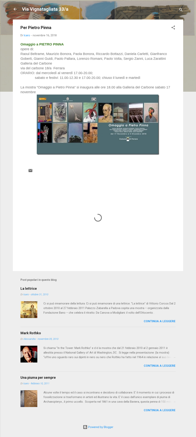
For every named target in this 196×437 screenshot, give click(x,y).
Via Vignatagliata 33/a (45, 9)
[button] (173, 28)
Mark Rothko (30, 333)
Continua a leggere (160, 321)
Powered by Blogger (100, 427)
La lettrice (28, 288)
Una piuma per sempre (38, 377)
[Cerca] (181, 10)
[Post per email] (30, 172)
